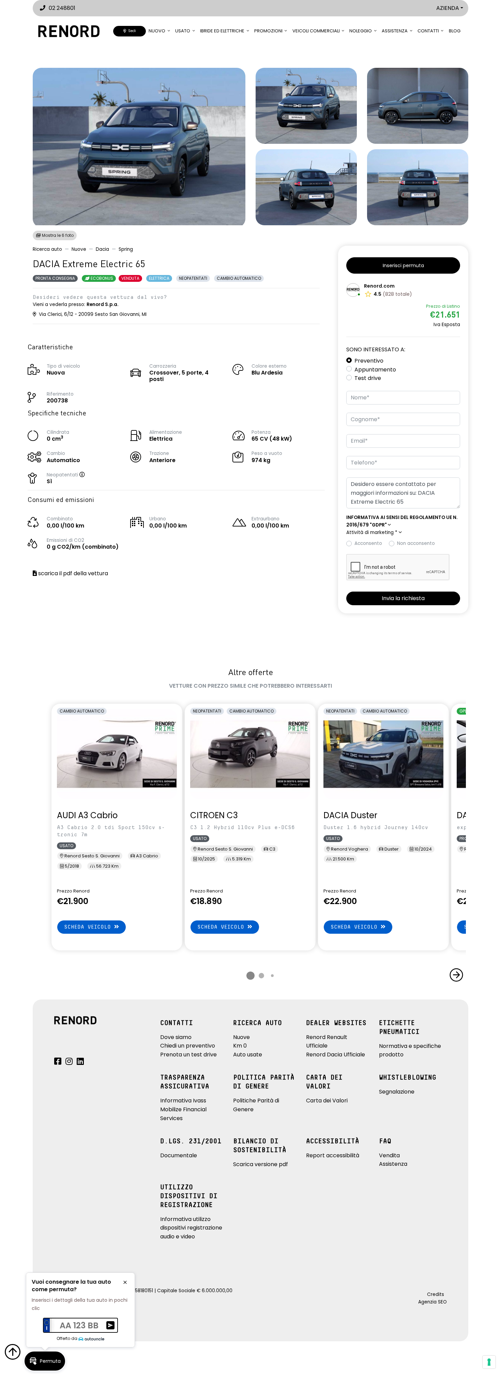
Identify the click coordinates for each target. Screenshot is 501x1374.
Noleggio (360, 31)
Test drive (367, 378)
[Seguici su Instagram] (69, 1062)
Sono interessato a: (375, 349)
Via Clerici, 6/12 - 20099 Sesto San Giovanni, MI (92, 314)
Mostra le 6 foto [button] (57, 235)
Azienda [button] (447, 8)
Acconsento (368, 543)
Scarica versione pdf (260, 1164)
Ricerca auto (47, 249)
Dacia (102, 249)
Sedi (131, 30)
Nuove (79, 249)
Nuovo (157, 31)
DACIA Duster (350, 815)
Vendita (389, 1155)
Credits (435, 1294)
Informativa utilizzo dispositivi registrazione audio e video (191, 1227)
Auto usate (247, 1054)
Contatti (428, 31)
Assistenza (395, 31)
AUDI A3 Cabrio (87, 815)
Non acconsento (416, 543)
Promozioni (268, 31)
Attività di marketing (371, 532)
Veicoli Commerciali (316, 31)
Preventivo (368, 361)
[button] (88, 475)
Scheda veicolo (89, 927)
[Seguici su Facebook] (57, 1062)
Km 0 (240, 1046)
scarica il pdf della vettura (72, 573)
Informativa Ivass (183, 1100)
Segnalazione (396, 1092)
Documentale (178, 1155)
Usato (182, 31)
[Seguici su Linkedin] (80, 1062)
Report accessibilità (332, 1155)
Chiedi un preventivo (187, 1046)
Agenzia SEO (432, 1302)
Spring (126, 249)
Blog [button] (454, 31)
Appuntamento (375, 369)
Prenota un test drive (188, 1054)
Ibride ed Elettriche (222, 31)
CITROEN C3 (214, 815)
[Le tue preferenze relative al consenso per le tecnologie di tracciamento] (489, 1362)
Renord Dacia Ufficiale (335, 1054)
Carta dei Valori (327, 1100)
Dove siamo (176, 1037)
